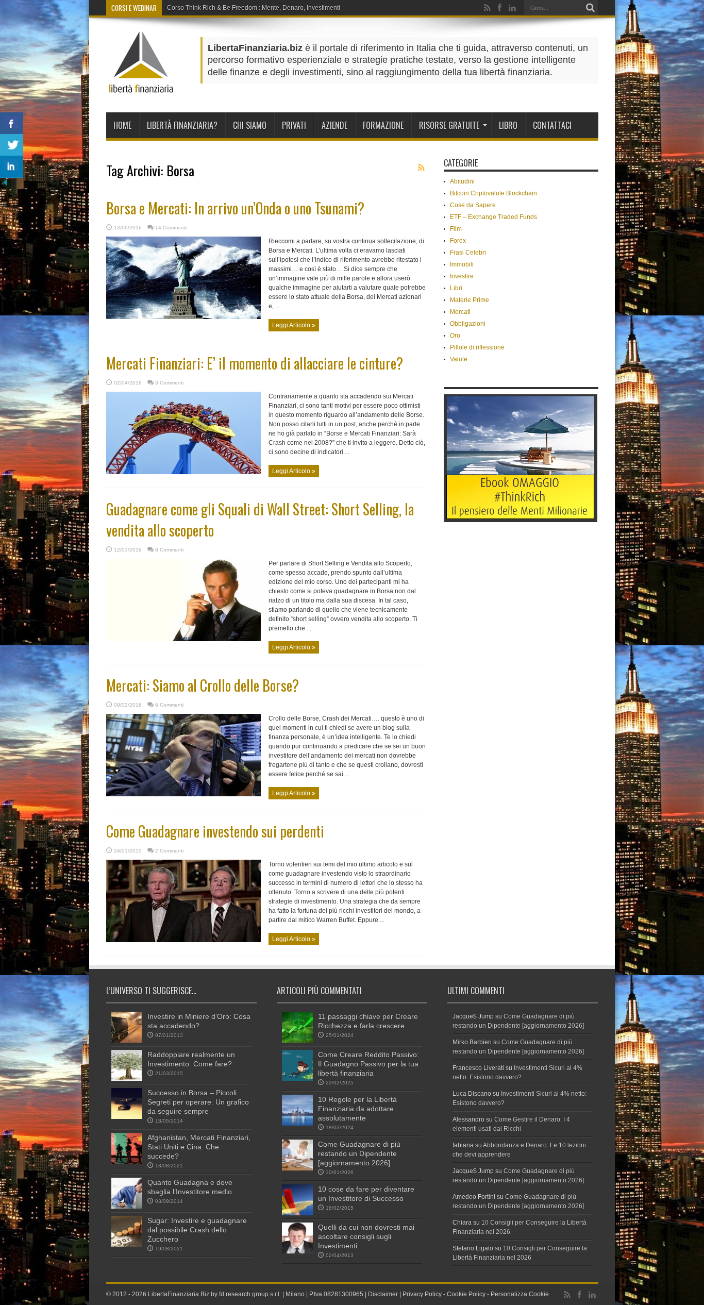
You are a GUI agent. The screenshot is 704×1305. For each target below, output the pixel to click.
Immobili (462, 264)
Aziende (334, 125)
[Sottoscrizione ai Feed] (421, 167)
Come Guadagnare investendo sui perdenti (215, 831)
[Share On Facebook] (11, 123)
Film (456, 228)
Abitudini (462, 181)
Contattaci (552, 125)
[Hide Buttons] (5, 185)
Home (122, 125)
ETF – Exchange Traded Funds (493, 217)
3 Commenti (169, 383)
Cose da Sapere (473, 205)
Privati (294, 125)
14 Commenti (171, 227)
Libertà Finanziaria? (182, 125)
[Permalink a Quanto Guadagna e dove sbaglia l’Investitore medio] (126, 1206)
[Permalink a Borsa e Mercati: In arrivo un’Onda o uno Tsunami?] (183, 317)
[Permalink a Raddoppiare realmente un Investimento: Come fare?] (126, 1078)
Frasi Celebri (468, 252)
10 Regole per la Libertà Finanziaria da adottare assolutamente (357, 1108)
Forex (458, 240)
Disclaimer (383, 1294)
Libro (508, 125)
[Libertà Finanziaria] (140, 86)
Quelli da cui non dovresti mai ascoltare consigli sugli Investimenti (366, 1236)
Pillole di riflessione (477, 347)
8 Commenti (169, 550)
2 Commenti (169, 851)
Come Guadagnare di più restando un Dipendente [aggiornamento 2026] (359, 1153)
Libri (456, 288)
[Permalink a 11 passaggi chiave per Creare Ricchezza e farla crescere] (297, 1040)
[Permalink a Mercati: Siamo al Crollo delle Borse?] (183, 794)
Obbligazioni (467, 323)
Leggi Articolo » (293, 325)
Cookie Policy (466, 1294)
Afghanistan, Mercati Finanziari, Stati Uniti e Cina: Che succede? (198, 1146)
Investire (462, 276)
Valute (458, 359)
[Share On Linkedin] (11, 167)
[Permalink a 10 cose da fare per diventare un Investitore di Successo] (297, 1213)
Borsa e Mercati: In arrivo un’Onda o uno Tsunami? (235, 208)
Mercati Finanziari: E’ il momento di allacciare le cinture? (254, 363)
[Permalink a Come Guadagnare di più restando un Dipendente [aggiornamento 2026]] (297, 1168)
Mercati (460, 311)
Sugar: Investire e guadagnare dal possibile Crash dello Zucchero (197, 1229)
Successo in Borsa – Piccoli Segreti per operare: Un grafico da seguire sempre (198, 1102)
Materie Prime (469, 300)
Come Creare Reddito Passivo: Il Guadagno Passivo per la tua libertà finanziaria (368, 1063)
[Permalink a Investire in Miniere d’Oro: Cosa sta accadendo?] (126, 1040)
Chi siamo (249, 125)
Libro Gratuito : (187, 7)
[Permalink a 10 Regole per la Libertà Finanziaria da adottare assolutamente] (297, 1123)
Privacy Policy (422, 1294)
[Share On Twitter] (11, 145)
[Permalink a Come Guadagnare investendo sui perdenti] (183, 940)
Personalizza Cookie (520, 1294)
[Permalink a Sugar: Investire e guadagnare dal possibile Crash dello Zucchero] (126, 1244)
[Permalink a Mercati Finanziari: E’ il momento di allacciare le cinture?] (183, 472)
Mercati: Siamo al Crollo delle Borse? (202, 685)
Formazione (383, 125)
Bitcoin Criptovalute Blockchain (493, 193)
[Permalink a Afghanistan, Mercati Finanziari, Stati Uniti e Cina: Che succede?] (126, 1161)
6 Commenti (169, 705)
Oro (455, 335)
